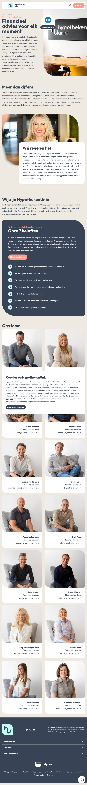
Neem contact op (17, 257)
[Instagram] (30, 729)
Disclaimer (60, 772)
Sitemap (50, 775)
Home (3, 14)
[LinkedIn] (34, 729)
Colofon (70, 772)
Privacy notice (39, 775)
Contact (78, 5)
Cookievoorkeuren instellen (43, 772)
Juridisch (78, 772)
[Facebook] (27, 729)
